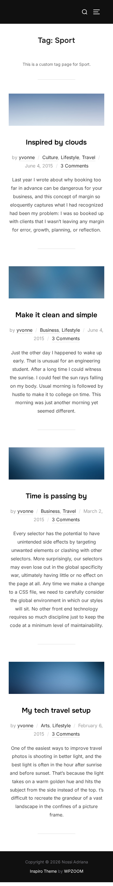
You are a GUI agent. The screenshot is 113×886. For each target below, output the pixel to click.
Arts (45, 725)
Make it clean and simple (56, 315)
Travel (88, 157)
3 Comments (74, 166)
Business (49, 330)
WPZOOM (73, 871)
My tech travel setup (56, 710)
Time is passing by (56, 496)
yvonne (27, 157)
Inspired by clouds (56, 142)
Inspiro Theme (43, 871)
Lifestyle (70, 157)
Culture (50, 157)
